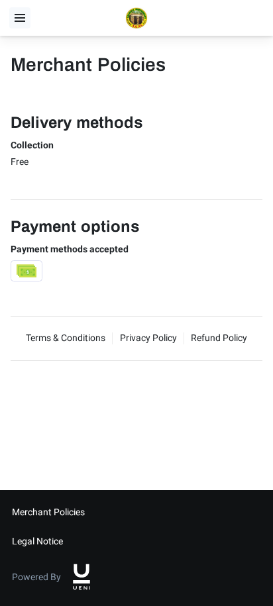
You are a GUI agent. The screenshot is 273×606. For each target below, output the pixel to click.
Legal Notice (37, 541)
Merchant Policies (48, 512)
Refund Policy (219, 337)
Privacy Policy (148, 337)
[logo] (81, 577)
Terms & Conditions (65, 337)
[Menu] (19, 17)
